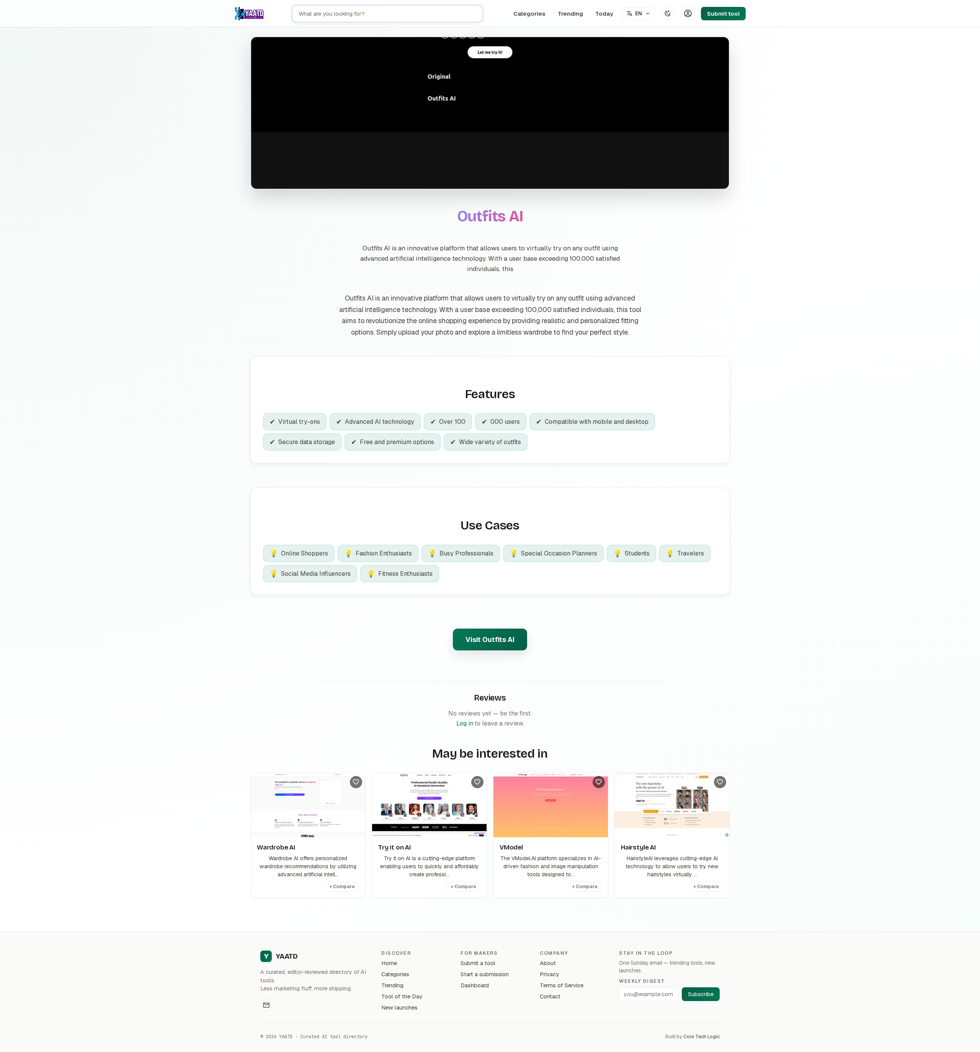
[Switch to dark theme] (668, 13)
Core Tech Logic (701, 1036)
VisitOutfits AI (490, 639)
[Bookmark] (356, 782)
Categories (529, 13)
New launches (399, 1007)
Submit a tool (478, 963)
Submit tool (723, 13)
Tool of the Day (401, 996)
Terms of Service (561, 985)
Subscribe (701, 994)
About (548, 963)
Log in (464, 723)
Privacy (549, 974)
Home (389, 963)
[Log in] (688, 13)
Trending (570, 13)
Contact (550, 996)
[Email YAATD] (266, 1005)
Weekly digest (642, 981)
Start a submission (485, 974)
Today (604, 13)
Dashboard (475, 985)
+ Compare (342, 887)
